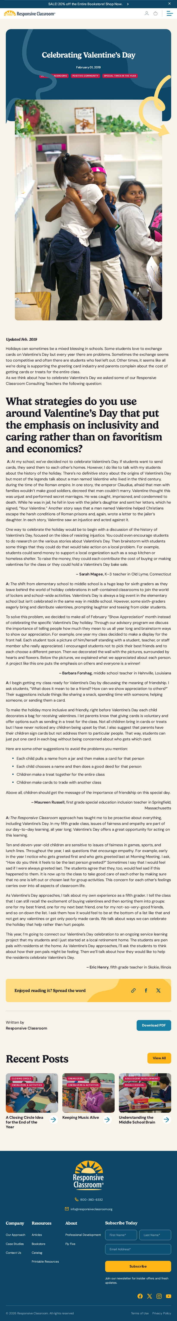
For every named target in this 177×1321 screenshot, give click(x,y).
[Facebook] (146, 990)
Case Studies (15, 1244)
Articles (37, 1235)
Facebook (140, 1296)
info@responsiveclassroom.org (91, 1209)
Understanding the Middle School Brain (145, 1101)
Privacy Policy (161, 1313)
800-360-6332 (91, 1200)
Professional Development (83, 1235)
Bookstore (38, 1244)
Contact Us (13, 1253)
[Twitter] (158, 990)
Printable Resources (45, 1261)
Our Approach (15, 1235)
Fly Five (70, 1244)
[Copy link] (133, 990)
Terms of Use (140, 1313)
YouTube (168, 1296)
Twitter (149, 1296)
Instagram (159, 1296)
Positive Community (85, 75)
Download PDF (154, 1025)
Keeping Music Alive (88, 1101)
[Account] (146, 13)
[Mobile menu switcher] (170, 13)
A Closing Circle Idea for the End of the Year (32, 1101)
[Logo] (29, 13)
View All (159, 1058)
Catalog (37, 1253)
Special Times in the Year (120, 75)
